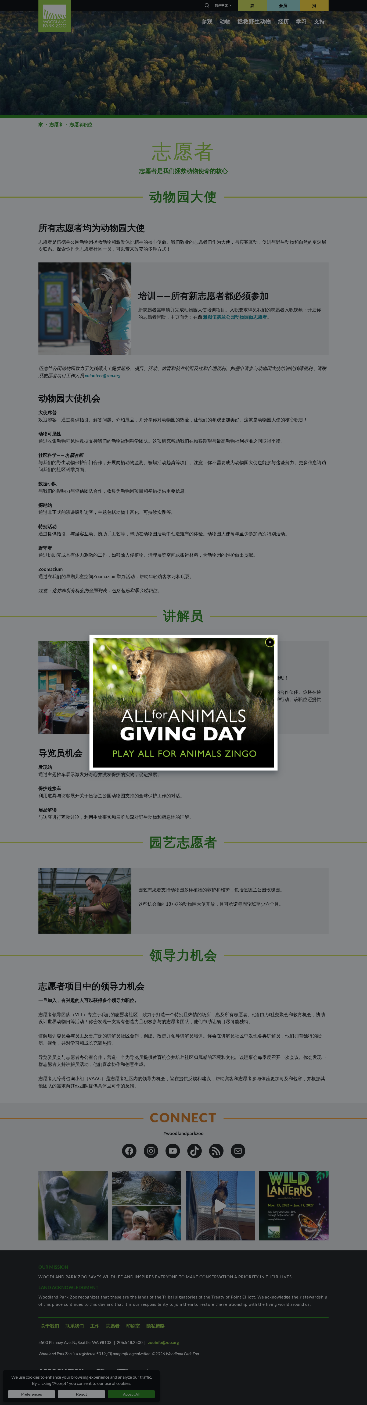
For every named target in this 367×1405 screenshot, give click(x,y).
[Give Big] (183, 702)
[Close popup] (270, 642)
